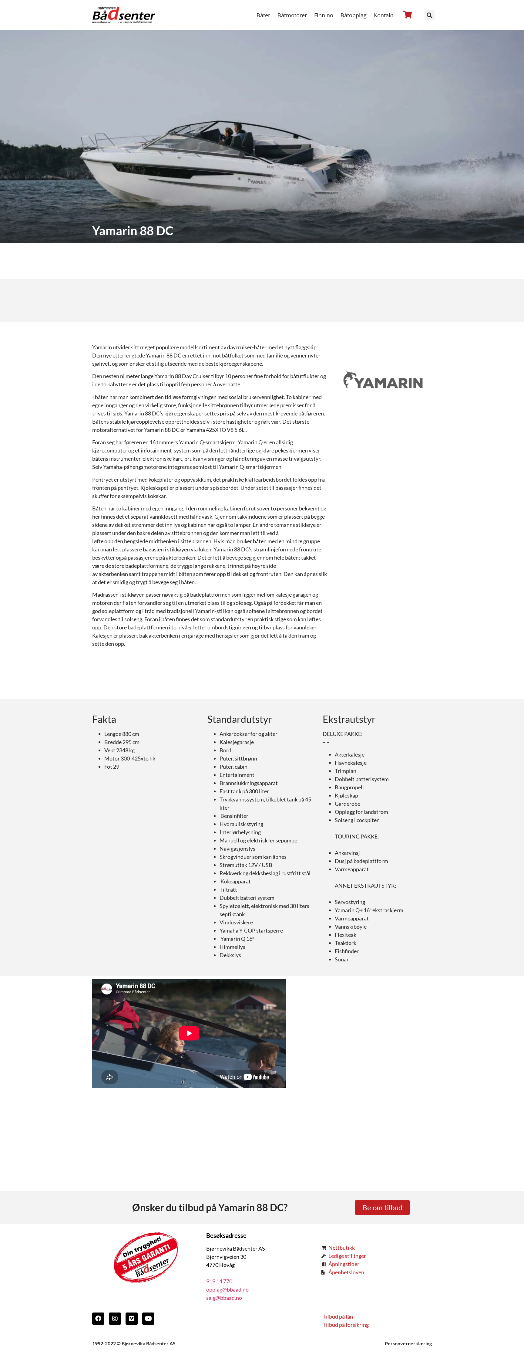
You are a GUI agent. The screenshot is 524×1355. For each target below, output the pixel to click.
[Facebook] (98, 1319)
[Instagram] (115, 1319)
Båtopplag (354, 15)
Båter (263, 15)
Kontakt (383, 15)
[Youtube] (148, 1319)
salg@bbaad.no (224, 1297)
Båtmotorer (292, 15)
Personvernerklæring (408, 1343)
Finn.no (323, 15)
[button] (430, 15)
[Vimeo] (132, 1319)
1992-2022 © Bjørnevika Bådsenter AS (134, 1343)
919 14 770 (219, 1281)
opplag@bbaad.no (227, 1289)
